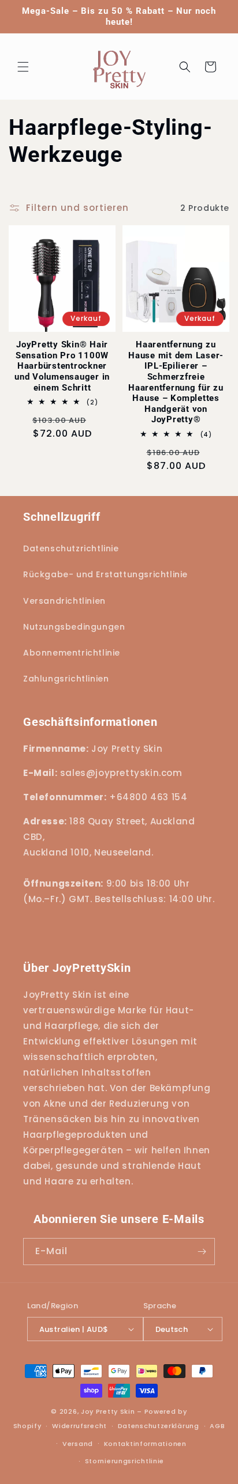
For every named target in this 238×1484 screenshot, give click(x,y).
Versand (77, 1443)
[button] (23, 67)
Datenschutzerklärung (158, 1425)
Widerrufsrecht (79, 1425)
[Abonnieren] (201, 1251)
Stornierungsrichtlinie (124, 1461)
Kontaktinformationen (145, 1443)
